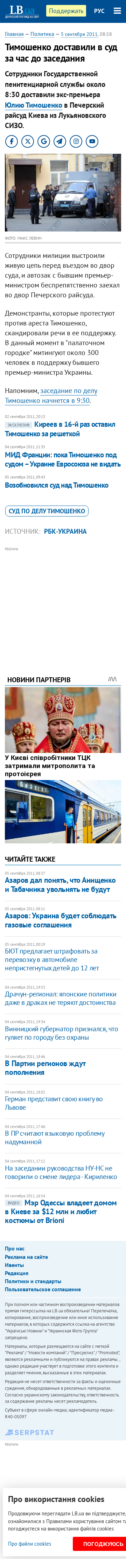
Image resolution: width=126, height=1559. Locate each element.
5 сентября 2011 (79, 34)
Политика (42, 33)
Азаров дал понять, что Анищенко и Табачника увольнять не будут (60, 884)
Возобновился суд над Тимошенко (56, 485)
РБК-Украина (65, 531)
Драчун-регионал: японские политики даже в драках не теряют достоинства (60, 998)
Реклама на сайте (26, 1256)
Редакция (16, 1272)
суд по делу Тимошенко (47, 511)
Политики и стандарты (33, 1281)
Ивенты (14, 1264)
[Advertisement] (63, 601)
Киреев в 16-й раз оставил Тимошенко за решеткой (60, 428)
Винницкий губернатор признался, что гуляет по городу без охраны (61, 1033)
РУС (99, 11)
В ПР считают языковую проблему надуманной (54, 1137)
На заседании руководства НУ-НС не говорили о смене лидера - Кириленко (61, 1172)
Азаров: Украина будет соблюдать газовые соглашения (60, 920)
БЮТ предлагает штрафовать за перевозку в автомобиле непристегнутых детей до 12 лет (52, 959)
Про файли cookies (29, 1543)
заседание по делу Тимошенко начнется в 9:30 (51, 395)
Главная (14, 33)
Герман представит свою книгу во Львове (54, 1103)
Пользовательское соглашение (43, 1289)
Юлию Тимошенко (33, 105)
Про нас (14, 1248)
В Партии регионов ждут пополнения (45, 1067)
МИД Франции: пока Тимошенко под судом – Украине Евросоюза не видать (62, 459)
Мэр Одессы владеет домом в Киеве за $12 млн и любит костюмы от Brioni (61, 1211)
